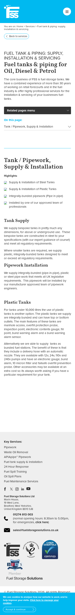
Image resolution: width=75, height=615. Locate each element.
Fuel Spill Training (15, 471)
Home (20, 26)
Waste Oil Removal (16, 452)
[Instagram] (17, 489)
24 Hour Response (16, 466)
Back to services (18, 36)
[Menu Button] (67, 11)
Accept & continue (16, 609)
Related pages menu (21, 110)
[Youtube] (28, 489)
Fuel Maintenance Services (21, 481)
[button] (57, 415)
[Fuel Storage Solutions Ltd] (11, 11)
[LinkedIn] (23, 489)
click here (41, 522)
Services (30, 26)
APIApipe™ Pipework (17, 457)
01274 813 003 (23, 514)
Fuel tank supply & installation (23, 462)
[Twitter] (12, 489)
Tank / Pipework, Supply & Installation (28, 126)
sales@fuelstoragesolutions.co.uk (35, 530)
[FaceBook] (6, 489)
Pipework (10, 447)
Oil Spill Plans (12, 476)
